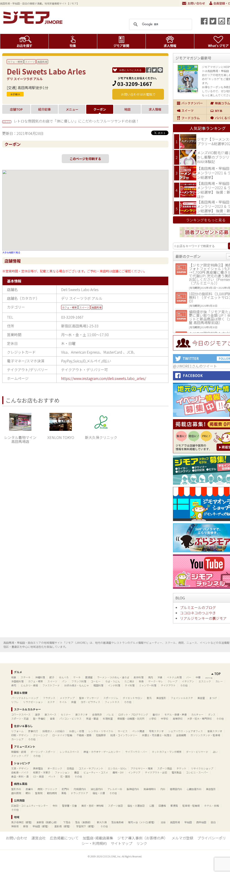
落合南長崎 (117, 822)
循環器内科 (176, 789)
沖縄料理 (40, 677)
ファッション (62, 772)
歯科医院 (16, 793)
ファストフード (51, 685)
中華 (198, 677)
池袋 (163, 822)
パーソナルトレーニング (24, 698)
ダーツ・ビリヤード (197, 752)
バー (188, 677)
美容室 (201, 698)
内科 (162, 789)
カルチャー (197, 714)
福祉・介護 (99, 793)
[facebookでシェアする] (204, 21)
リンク (141, 843)
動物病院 (52, 793)
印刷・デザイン (20, 735)
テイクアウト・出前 (156, 772)
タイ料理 (130, 685)
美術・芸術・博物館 (92, 805)
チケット (181, 768)
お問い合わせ (193, 3)
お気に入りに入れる (130, 70)
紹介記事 (44, 109)
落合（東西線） (83, 822)
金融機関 (181, 735)
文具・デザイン (20, 768)
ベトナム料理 (174, 677)
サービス (123, 731)
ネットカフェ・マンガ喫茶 (166, 752)
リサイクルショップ (202, 768)
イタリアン (188, 681)
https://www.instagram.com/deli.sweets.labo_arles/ (103, 378)
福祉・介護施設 (136, 805)
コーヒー (96, 681)
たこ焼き (129, 681)
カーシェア (17, 739)
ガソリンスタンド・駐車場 (205, 735)
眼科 (28, 793)
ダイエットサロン (132, 698)
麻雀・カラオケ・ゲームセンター (102, 752)
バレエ (110, 714)
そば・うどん (112, 681)
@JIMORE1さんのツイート (195, 366)
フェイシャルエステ (182, 698)
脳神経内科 (133, 789)
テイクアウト (168, 685)
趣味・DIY (118, 772)
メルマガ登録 (182, 838)
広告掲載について (64, 838)
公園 (151, 805)
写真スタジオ (156, 731)
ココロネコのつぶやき (198, 613)
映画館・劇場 (18, 752)
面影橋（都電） (63, 826)
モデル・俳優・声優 (175, 714)
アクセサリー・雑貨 (142, 768)
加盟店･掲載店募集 (98, 838)
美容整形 (161, 698)
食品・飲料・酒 (20, 776)
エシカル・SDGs (117, 768)
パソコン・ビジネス (70, 718)
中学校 (164, 718)
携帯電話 (38, 768)
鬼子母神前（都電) (21, 822)
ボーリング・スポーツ (43, 752)
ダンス (211, 714)
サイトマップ (121, 843)
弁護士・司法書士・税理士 (157, 735)
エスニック (205, 681)
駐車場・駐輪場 (191, 805)
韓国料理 (98, 685)
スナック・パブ (20, 756)
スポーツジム (110, 698)
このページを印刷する (85, 158)
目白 (213, 822)
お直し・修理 (76, 731)
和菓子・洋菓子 (41, 772)
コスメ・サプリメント (91, 768)
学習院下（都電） (86, 826)
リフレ (15, 702)
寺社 (55, 805)
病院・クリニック (47, 789)
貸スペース (50, 714)
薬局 (63, 793)
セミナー (66, 714)
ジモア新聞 (121, 41)
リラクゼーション (33, 702)
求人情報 (170, 41)
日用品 (70, 768)
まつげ (213, 698)
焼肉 (150, 677)
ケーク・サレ (155, 681)
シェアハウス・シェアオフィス (185, 731)
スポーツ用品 (164, 768)
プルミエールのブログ (198, 607)
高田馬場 (42, 62)
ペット (52, 776)
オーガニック (54, 768)
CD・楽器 (38, 776)
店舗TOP (16, 109)
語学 (37, 714)
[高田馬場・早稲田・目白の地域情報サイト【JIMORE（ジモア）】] (33, 22)
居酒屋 (89, 677)
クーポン (99, 109)
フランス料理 (78, 681)
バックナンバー (189, 103)
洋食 (159, 677)
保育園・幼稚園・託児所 (130, 718)
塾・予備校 (39, 718)
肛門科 (65, 789)
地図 (127, 109)
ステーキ (26, 677)
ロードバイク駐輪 (62, 735)
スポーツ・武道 (20, 718)
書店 (76, 772)
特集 (73, 41)
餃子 (51, 677)
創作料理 (139, 677)
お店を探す (24, 41)
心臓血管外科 (194, 789)
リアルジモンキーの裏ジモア (203, 618)
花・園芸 (65, 776)
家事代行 (33, 731)
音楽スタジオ (214, 731)
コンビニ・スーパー (197, 772)
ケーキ (77, 677)
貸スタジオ (81, 714)
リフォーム (17, 731)
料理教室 (108, 718)
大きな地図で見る (11, 252)
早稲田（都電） (41, 826)
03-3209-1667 (134, 84)
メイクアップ (67, 698)
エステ (51, 702)
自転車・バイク (20, 772)
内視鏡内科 (80, 789)
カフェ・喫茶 (15, 62)
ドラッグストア (79, 793)
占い (215, 752)
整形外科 (16, 789)
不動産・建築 (84, 735)
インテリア (134, 772)
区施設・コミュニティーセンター (29, 805)
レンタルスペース (69, 752)
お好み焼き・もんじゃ (76, 685)
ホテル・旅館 (211, 805)
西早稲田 (201, 822)
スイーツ (30, 62)
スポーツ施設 (115, 805)
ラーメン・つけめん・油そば (113, 677)
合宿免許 (97, 714)
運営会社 (38, 838)
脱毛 (149, 698)
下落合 (67, 822)
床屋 (73, 702)
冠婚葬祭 (101, 735)
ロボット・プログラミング (133, 714)
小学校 (152, 718)
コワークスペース (21, 714)
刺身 (141, 681)
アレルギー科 (114, 789)
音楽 (52, 718)
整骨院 (38, 793)
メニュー (72, 109)
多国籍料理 (17, 681)
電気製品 (176, 772)
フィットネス (112, 702)
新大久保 (102, 822)
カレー (219, 681)
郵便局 (174, 805)
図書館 (162, 805)
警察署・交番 (69, 805)
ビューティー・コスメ (96, 772)
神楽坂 (15, 826)
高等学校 (178, 718)
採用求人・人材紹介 (53, 731)
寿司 (13, 685)
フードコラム (189, 118)
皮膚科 (29, 789)
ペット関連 (138, 731)
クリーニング (40, 735)
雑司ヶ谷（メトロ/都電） (142, 822)
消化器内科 (97, 789)
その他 (184, 685)
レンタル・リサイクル (100, 731)
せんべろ (64, 677)
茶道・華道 (92, 718)
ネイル (63, 702)
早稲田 (188, 822)
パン (64, 681)
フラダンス (49, 698)
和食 (13, 677)
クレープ (172, 681)
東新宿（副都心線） (47, 822)
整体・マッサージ (89, 698)
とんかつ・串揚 (29, 685)
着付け (156, 714)
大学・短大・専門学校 (199, 718)
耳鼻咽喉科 (150, 789)
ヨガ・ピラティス (90, 702)
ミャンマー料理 (147, 685)
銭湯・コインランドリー (123, 735)
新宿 (25, 826)
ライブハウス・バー (136, 752)
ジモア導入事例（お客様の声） (142, 838)
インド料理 (114, 685)
